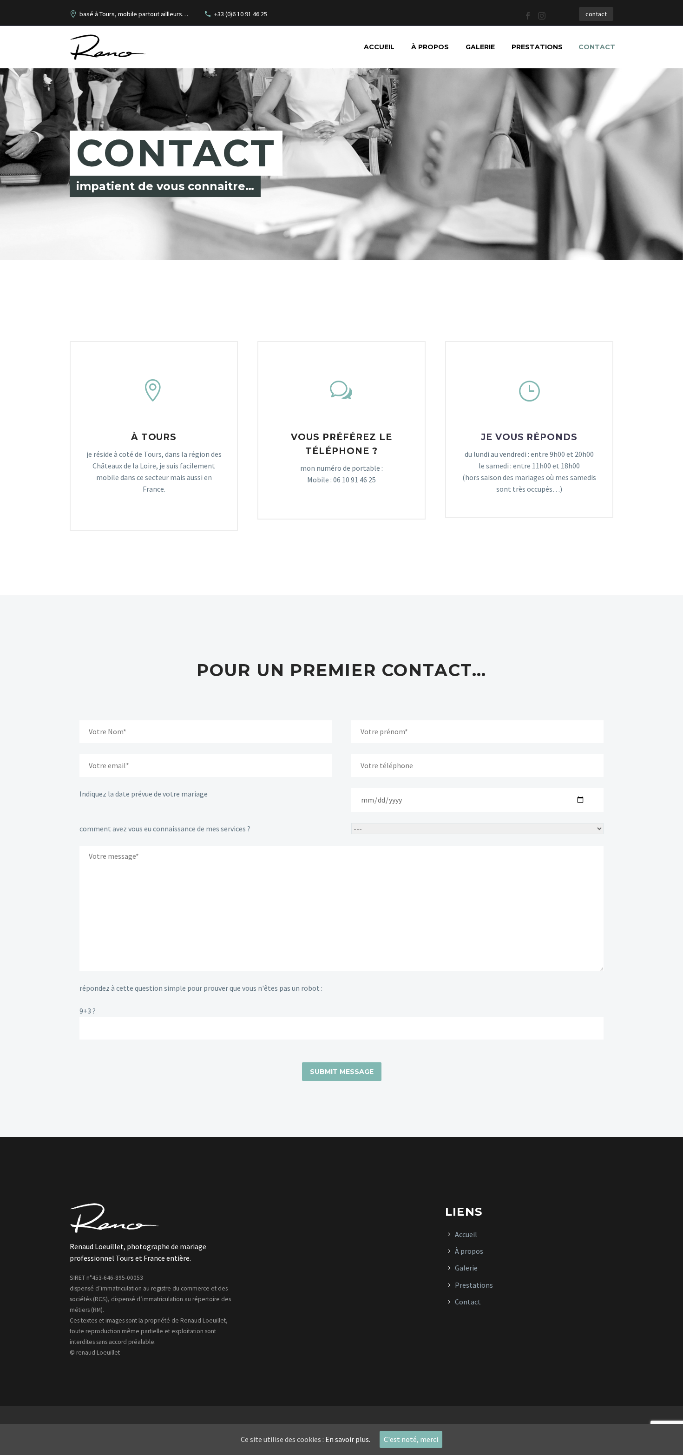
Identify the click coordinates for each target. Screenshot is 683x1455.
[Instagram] (542, 16)
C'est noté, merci (411, 1439)
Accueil (379, 47)
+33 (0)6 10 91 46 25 (240, 14)
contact (596, 14)
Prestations (537, 47)
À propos (430, 47)
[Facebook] (528, 16)
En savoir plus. (347, 1439)
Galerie (480, 47)
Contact (596, 47)
